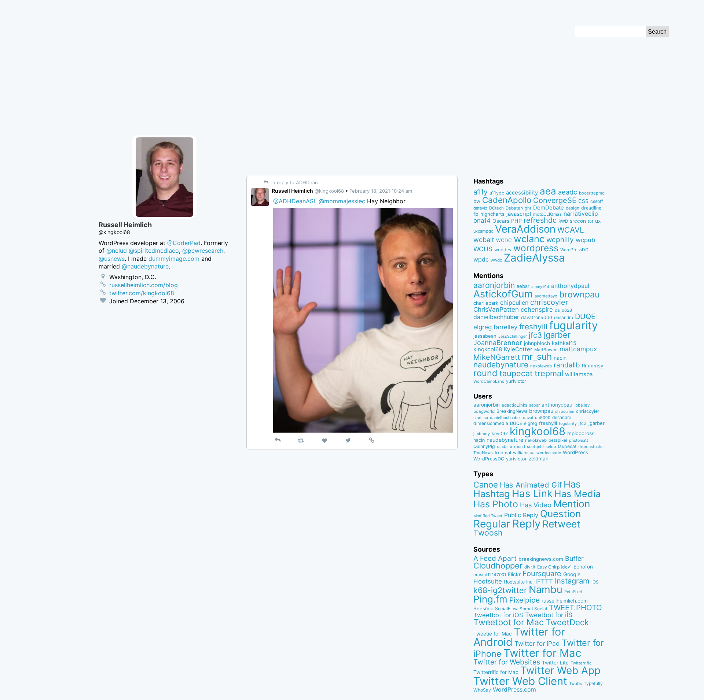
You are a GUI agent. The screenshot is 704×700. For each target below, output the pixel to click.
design (572, 208)
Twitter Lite (555, 663)
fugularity (573, 325)
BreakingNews (511, 411)
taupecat (516, 373)
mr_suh (537, 356)
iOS (595, 582)
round (485, 373)
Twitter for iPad (537, 643)
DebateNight (518, 208)
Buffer (574, 558)
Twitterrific (581, 663)
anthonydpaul (570, 285)
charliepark (485, 303)
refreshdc (540, 220)
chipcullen (514, 302)
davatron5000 (536, 317)
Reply (526, 523)
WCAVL (570, 229)
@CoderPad (184, 243)
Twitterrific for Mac (495, 672)
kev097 (500, 433)
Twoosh (488, 532)
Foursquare (541, 573)
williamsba (579, 374)
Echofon (583, 567)
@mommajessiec (342, 201)
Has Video (535, 505)
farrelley (505, 327)
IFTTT (544, 581)
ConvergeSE (554, 200)
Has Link (532, 493)
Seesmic (483, 608)
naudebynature (500, 364)
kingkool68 (487, 349)
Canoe (485, 484)
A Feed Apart (495, 558)
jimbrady (481, 434)
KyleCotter (518, 349)
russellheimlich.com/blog (143, 285)
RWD (563, 221)
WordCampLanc (488, 381)
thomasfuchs (591, 446)
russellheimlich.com (565, 601)
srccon (578, 221)
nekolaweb (541, 365)
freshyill (533, 326)
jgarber (557, 335)
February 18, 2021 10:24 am (380, 191)
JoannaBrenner (497, 342)
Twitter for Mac (542, 653)
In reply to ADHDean (294, 182)
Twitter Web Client (520, 681)
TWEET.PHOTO (575, 607)
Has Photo (495, 504)
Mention (571, 504)
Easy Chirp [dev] (554, 567)
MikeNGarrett (496, 357)
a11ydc (496, 193)
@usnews (112, 258)
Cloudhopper (497, 565)
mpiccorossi (581, 433)
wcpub (585, 240)
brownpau (579, 294)
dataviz (480, 208)
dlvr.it (529, 567)
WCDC (504, 240)
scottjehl (535, 446)
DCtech (496, 208)
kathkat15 (564, 343)
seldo (551, 446)
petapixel (558, 440)
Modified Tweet (487, 516)
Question (560, 513)
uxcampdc (483, 231)
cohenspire (537, 309)
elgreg (482, 327)
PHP (516, 221)
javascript (518, 214)
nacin (560, 358)
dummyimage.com (173, 258)
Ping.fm (490, 599)
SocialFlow (506, 608)
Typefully (593, 683)
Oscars (500, 221)
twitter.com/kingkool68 (141, 293)
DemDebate (548, 207)
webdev (502, 249)
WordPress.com (514, 689)
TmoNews (483, 452)
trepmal (549, 373)
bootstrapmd (592, 193)
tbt (590, 221)
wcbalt (483, 240)
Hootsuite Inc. (519, 582)
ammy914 (540, 286)
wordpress (535, 247)
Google (571, 574)
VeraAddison (525, 229)
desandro (563, 317)
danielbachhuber (496, 317)
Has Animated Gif (531, 484)
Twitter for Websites (506, 662)
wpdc (481, 259)
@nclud (116, 250)
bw (476, 201)
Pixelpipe (524, 600)
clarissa (480, 417)
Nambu (545, 590)
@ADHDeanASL (295, 201)
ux (598, 221)
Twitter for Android (519, 637)
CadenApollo (506, 200)
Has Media (577, 493)
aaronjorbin (494, 285)
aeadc (567, 192)
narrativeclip (581, 213)
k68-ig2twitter (500, 590)
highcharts (492, 214)
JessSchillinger (512, 336)
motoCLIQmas (547, 214)
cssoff (596, 201)
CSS (583, 201)
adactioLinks (514, 405)
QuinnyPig (484, 446)
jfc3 (535, 335)
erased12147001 (489, 574)
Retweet (561, 524)
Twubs (575, 683)
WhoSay (482, 690)
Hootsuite (487, 581)
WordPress (575, 452)
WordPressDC (574, 249)
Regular (491, 524)
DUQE (585, 316)
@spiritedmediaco (154, 250)
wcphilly (560, 240)
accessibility (522, 192)
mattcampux (578, 349)
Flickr (514, 574)
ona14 (482, 220)
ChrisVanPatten (496, 309)
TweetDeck (567, 622)
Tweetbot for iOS (498, 615)
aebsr (523, 286)
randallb (567, 365)
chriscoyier (549, 302)
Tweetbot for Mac (508, 622)
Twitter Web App (560, 670)
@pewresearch (202, 250)
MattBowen (546, 349)
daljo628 (563, 310)
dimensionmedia (490, 423)
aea (548, 191)
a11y (480, 192)
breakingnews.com (540, 559)
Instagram (572, 580)
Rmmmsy (592, 365)
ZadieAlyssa (534, 257)
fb (475, 214)
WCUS (482, 249)
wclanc (529, 238)
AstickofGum (503, 294)
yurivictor (516, 381)
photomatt (578, 440)
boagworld (484, 411)
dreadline (591, 208)
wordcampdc (548, 453)
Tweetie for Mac (492, 634)
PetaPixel (573, 591)
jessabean (484, 336)
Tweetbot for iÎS (548, 615)
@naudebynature (145, 266)
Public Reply (521, 515)
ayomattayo (546, 296)
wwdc (496, 260)
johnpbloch (537, 343)
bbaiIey (582, 405)
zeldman (539, 459)
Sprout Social (533, 608)
